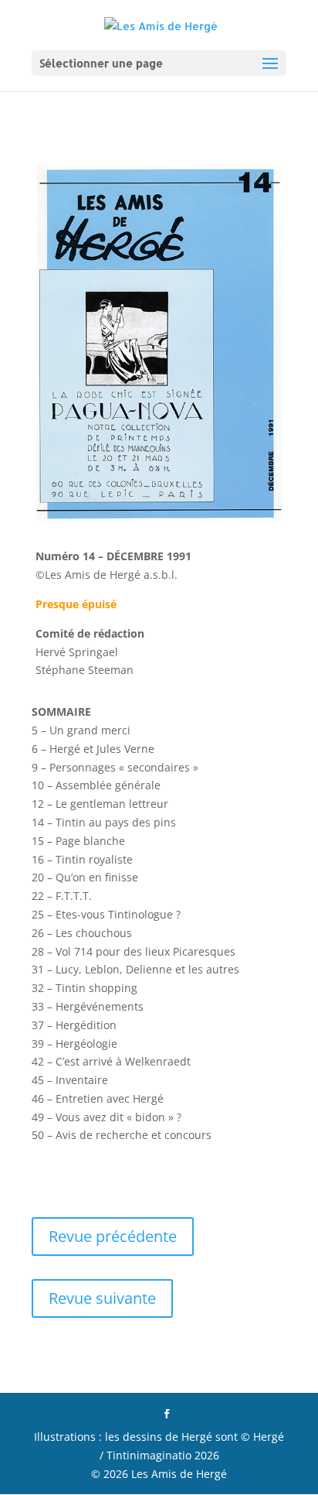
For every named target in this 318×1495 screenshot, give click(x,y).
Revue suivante (102, 1298)
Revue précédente (113, 1236)
